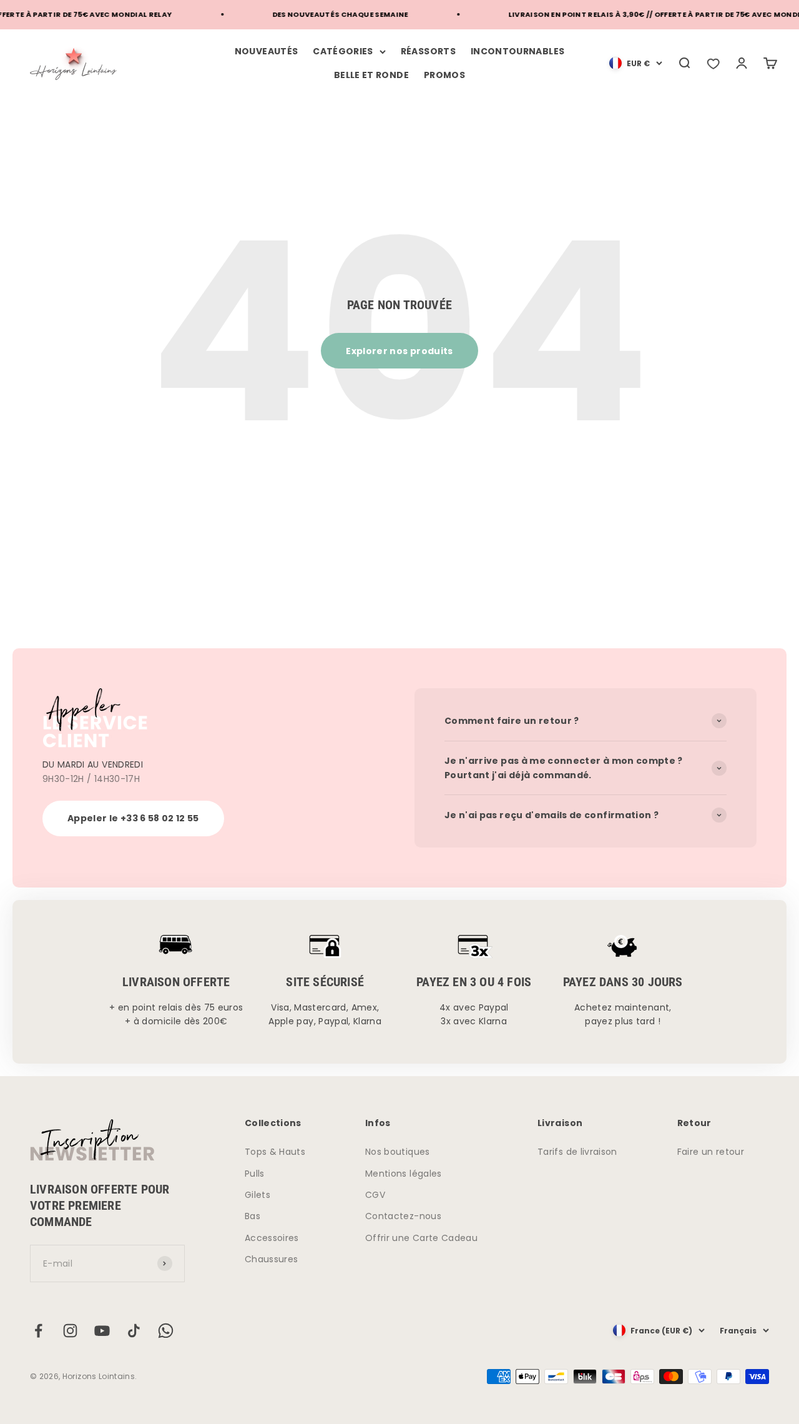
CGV (375, 1195)
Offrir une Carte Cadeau (421, 1238)
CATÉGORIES (343, 51)
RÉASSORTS (428, 51)
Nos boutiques (397, 1151)
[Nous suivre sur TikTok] (133, 1330)
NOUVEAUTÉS (266, 51)
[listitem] (713, 63)
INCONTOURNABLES (517, 51)
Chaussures (271, 1259)
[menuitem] (635, 63)
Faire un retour (710, 1151)
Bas (252, 1216)
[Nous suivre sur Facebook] (38, 1330)
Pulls (255, 1173)
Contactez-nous (403, 1216)
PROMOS (444, 75)
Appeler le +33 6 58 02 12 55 (133, 818)
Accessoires (272, 1238)
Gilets (257, 1195)
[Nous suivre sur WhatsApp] (165, 1330)
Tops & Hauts (275, 1151)
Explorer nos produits (399, 351)
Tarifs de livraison (577, 1151)
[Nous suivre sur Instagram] (70, 1330)
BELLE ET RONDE (371, 75)
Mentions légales (403, 1173)
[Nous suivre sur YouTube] (102, 1330)
